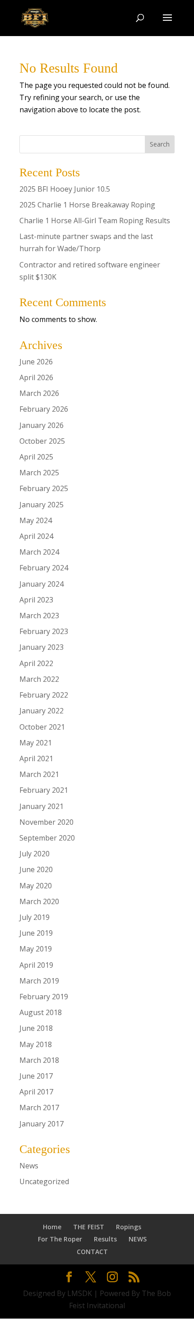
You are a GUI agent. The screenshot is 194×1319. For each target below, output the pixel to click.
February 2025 (43, 488)
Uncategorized (44, 1181)
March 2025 (39, 473)
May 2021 (35, 743)
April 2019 (36, 965)
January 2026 (41, 425)
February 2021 (43, 790)
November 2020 (46, 822)
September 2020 (47, 838)
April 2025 (36, 457)
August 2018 (40, 1012)
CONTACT (92, 1251)
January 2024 (41, 584)
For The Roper (60, 1239)
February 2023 (43, 631)
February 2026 (43, 409)
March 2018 (39, 1060)
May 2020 (35, 886)
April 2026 (36, 377)
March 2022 (39, 679)
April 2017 (36, 1092)
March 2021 (39, 774)
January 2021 (41, 806)
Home (52, 1226)
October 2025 (42, 441)
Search (160, 144)
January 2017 (41, 1124)
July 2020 (34, 854)
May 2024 (35, 520)
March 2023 (39, 615)
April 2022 (36, 663)
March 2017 (39, 1107)
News (28, 1166)
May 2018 (35, 1044)
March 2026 (39, 393)
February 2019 (43, 997)
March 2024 (39, 552)
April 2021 (36, 758)
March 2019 (39, 981)
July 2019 (34, 917)
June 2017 (36, 1076)
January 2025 (41, 505)
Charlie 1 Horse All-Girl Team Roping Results (94, 220)
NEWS (138, 1239)
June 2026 (36, 362)
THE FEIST (88, 1226)
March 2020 (39, 901)
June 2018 (36, 1028)
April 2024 (36, 536)
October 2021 (42, 727)
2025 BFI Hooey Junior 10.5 (64, 189)
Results (105, 1239)
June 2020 (36, 869)
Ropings (128, 1226)
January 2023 (41, 647)
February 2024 (43, 568)
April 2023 (36, 600)
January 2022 (41, 711)
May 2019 (35, 949)
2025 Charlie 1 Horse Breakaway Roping (87, 205)
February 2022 (43, 695)
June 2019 (36, 933)
